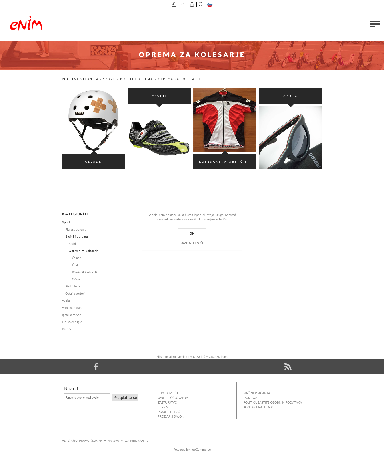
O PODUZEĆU (168, 393)
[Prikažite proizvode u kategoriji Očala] (290, 137)
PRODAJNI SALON (171, 416)
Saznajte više (192, 243)
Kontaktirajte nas (258, 407)
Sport (109, 79)
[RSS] (288, 366)
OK (192, 233)
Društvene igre (72, 322)
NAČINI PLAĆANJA (256, 393)
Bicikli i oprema (136, 79)
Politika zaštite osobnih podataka (272, 402)
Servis (163, 407)
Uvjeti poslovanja (173, 398)
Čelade (93, 161)
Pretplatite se (125, 398)
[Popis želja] (183, 4)
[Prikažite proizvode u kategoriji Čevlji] (159, 137)
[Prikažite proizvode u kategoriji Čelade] (93, 120)
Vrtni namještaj (72, 307)
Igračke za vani (72, 315)
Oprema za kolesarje (83, 251)
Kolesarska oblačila (224, 161)
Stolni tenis (72, 286)
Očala (290, 96)
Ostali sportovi (75, 293)
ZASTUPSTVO (167, 402)
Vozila (66, 300)
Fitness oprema (75, 229)
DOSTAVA (250, 398)
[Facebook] (96, 366)
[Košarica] (174, 4)
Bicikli (72, 243)
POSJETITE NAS (169, 412)
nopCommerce (200, 449)
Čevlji (159, 96)
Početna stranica (80, 79)
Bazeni (66, 329)
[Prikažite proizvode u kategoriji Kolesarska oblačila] (224, 120)
